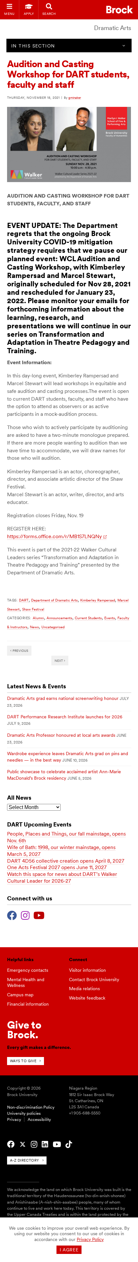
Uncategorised (53, 627)
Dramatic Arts (112, 28)
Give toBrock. (24, 1030)
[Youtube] (39, 914)
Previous (20, 650)
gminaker (74, 97)
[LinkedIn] (45, 1144)
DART (24, 600)
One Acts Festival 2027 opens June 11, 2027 (57, 867)
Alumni (38, 618)
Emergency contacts (27, 970)
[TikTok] (68, 1144)
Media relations (84, 988)
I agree (69, 1249)
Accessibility (39, 1119)
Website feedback (87, 998)
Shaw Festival (33, 609)
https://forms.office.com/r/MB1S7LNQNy (54, 536)
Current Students (88, 618)
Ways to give (23, 1061)
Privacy (14, 1119)
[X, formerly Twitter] (22, 1144)
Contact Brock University (94, 979)
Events (109, 618)
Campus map (20, 995)
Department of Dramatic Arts (54, 600)
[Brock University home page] (119, 9)
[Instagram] (25, 914)
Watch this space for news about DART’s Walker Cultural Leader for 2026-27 (62, 877)
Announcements (59, 618)
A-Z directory (24, 1160)
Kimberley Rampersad (97, 600)
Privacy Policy (90, 1239)
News (34, 627)
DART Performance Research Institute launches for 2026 (64, 717)
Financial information (28, 1004)
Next (59, 660)
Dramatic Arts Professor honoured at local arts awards (61, 735)
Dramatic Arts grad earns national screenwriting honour (62, 698)
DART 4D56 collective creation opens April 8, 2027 (65, 861)
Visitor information (87, 970)
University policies (24, 1113)
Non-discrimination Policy (31, 1107)
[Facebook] (12, 914)
